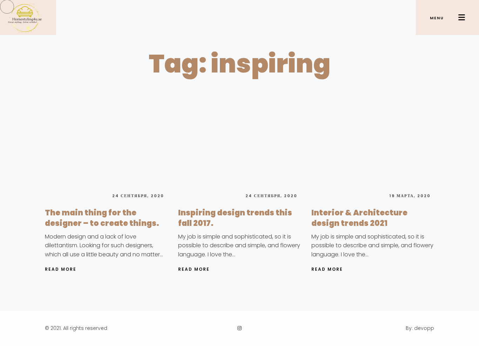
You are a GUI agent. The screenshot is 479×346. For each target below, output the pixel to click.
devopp (424, 328)
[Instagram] (239, 328)
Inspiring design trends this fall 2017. (235, 218)
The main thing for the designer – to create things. (102, 218)
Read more (60, 269)
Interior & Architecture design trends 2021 (359, 218)
